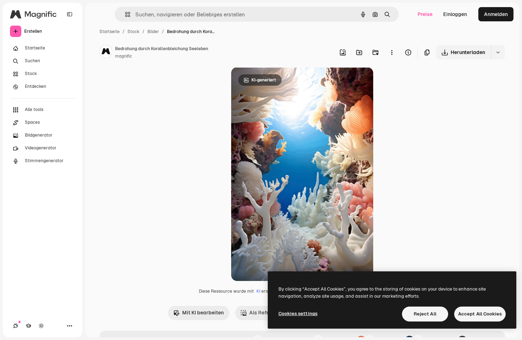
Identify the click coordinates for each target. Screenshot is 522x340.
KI (258, 291)
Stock (133, 31)
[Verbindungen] (15, 325)
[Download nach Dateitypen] (498, 52)
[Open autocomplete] (125, 14)
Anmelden (496, 14)
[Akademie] (28, 325)
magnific (123, 56)
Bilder (153, 31)
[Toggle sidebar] (69, 14)
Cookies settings (297, 313)
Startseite (109, 31)
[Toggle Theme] (41, 325)
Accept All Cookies (480, 314)
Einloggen (455, 14)
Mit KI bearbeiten (203, 312)
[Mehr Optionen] (392, 52)
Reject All (425, 314)
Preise (425, 14)
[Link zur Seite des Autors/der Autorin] (105, 52)
